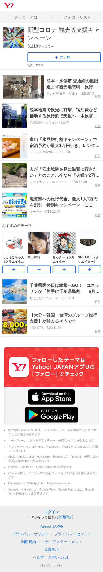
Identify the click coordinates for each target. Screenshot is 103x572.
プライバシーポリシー (30, 534)
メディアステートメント (61, 542)
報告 (98, 96)
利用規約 (28, 542)
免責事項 (51, 549)
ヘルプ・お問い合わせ (51, 557)
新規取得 (66, 517)
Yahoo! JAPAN (52, 526)
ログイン (51, 512)
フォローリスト (77, 17)
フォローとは (26, 17)
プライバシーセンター (72, 534)
